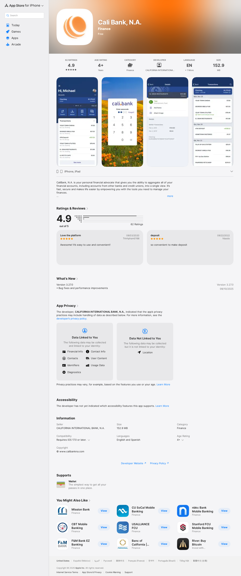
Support (129, 572)
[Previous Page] (52, 527)
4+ (178, 439)
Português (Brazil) (166, 561)
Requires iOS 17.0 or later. (71, 439)
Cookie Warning (113, 572)
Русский (108, 561)
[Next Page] (237, 527)
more (170, 195)
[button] (24, 25)
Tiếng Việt (184, 561)
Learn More (163, 384)
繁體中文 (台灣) (200, 561)
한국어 (151, 561)
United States (62, 561)
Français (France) (136, 561)
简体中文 (120, 561)
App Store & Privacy (91, 572)
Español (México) (81, 561)
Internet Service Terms (67, 572)
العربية (97, 561)
